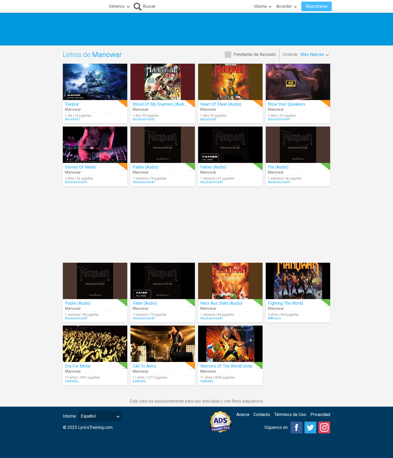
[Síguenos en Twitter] (310, 427)
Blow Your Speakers (286, 104)
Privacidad (320, 414)
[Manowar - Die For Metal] (95, 344)
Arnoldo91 (72, 119)
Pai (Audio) (278, 167)
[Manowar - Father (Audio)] (230, 145)
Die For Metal (77, 366)
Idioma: (69, 416)
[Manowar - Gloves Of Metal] (95, 145)
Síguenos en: (276, 427)
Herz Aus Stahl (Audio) (221, 303)
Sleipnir (72, 104)
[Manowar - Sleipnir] (95, 82)
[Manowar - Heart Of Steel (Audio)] (230, 82)
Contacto (261, 414)
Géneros (117, 6)
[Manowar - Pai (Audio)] (298, 145)
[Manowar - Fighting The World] (298, 281)
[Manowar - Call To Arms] (162, 344)
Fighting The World (285, 303)
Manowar (73, 109)
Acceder (284, 6)
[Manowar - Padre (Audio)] (162, 145)
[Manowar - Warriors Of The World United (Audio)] (230, 344)
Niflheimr (274, 318)
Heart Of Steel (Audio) (220, 104)
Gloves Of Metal (80, 167)
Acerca (242, 414)
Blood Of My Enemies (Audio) (160, 104)
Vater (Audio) (145, 303)
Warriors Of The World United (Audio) (234, 366)
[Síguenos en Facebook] (296, 427)
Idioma (260, 6)
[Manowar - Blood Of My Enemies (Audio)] (162, 82)
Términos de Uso (290, 414)
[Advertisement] (196, 29)
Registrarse (317, 6)
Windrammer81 (144, 119)
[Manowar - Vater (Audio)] (162, 281)
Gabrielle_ (72, 381)
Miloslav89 (208, 119)
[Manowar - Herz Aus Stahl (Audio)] (230, 281)
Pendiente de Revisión (254, 54)
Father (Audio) (213, 167)
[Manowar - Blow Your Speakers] (298, 82)
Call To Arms (144, 366)
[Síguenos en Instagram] (324, 427)
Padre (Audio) (145, 167)
